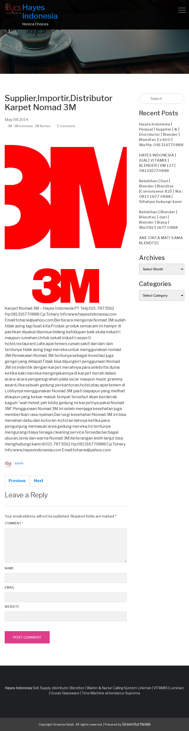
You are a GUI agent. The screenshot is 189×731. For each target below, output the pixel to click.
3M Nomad (42, 126)
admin (19, 463)
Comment (14, 523)
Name (9, 568)
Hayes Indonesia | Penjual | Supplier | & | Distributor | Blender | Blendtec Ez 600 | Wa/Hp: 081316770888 (161, 134)
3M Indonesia (23, 126)
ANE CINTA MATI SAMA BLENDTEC (161, 240)
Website (12, 607)
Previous (17, 480)
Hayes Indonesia (40, 11)
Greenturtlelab (136, 724)
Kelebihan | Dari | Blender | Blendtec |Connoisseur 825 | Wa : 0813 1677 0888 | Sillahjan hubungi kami (161, 191)
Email (9, 587)
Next (38, 480)
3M (10, 126)
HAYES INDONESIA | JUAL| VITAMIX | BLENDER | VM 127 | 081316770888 (157, 163)
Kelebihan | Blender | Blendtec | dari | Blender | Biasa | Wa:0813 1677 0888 (158, 220)
